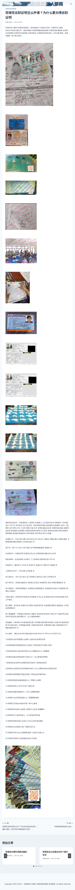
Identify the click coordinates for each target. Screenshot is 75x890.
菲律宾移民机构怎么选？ (63, 825)
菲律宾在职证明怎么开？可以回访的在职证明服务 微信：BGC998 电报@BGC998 (19, 826)
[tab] (33, 866)
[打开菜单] (71, 3)
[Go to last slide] (5, 855)
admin (10, 22)
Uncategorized (10, 9)
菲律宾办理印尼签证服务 (16, 852)
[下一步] (69, 855)
